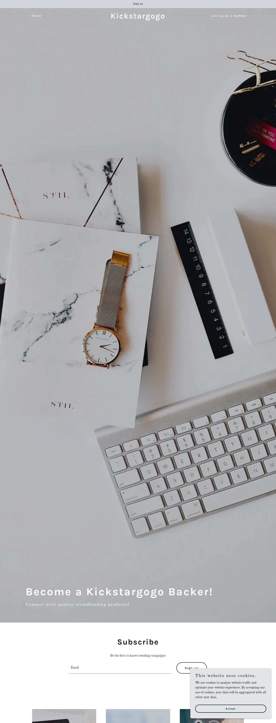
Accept (231, 708)
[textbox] (120, 668)
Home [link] (36, 16)
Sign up (191, 668)
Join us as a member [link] (229, 16)
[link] (138, 17)
